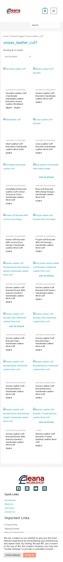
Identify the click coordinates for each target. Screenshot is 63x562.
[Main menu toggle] (54, 11)
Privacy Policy (11, 524)
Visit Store (9, 508)
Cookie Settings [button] (13, 555)
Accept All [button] (29, 555)
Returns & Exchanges (14, 532)
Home (6, 36)
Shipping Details (12, 528)
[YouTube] (36, 488)
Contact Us (10, 512)
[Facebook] (18, 488)
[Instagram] (27, 488)
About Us (9, 504)
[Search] (58, 25)
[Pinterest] (44, 488)
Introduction (10, 500)
